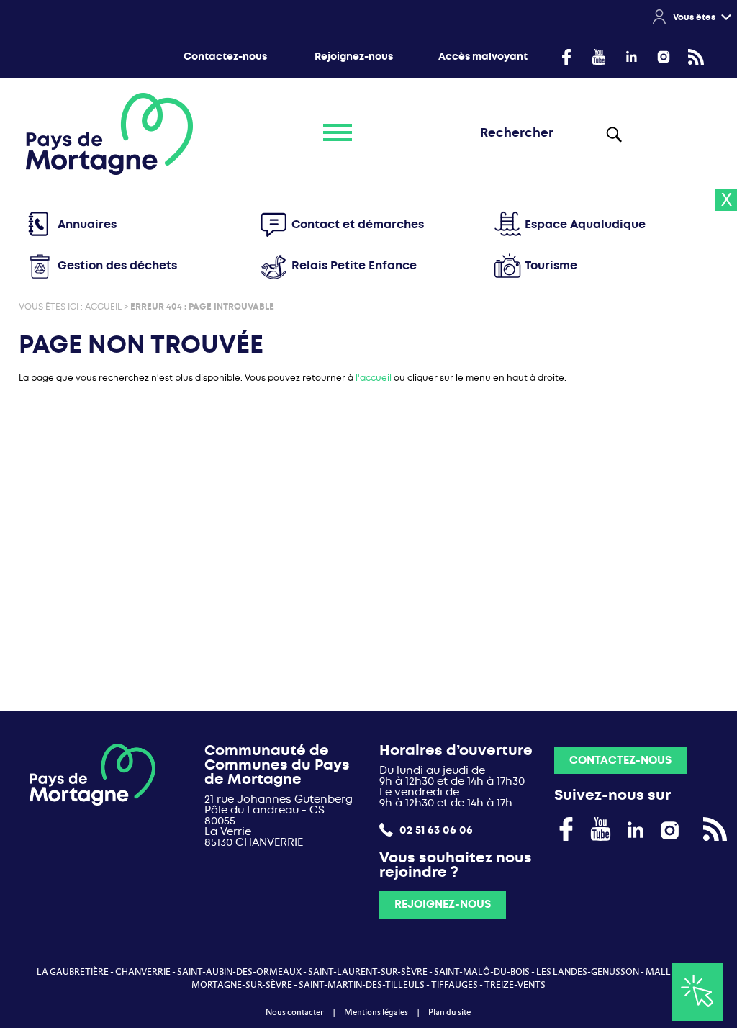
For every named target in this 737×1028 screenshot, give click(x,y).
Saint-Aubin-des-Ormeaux (239, 972)
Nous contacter (295, 1012)
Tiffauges (454, 985)
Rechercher (613, 133)
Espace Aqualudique (585, 224)
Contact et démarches (357, 224)
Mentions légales (376, 1012)
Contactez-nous (225, 56)
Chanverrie (143, 972)
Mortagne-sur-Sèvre (241, 985)
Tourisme (551, 265)
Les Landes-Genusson (587, 972)
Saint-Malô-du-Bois (482, 972)
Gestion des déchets (117, 265)
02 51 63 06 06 (435, 830)
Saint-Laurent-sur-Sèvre (368, 972)
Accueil (103, 306)
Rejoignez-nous (354, 56)
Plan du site (449, 1012)
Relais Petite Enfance (354, 265)
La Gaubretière (73, 972)
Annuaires (87, 224)
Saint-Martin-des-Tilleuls (362, 985)
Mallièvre (670, 972)
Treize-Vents (515, 985)
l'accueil (374, 378)
